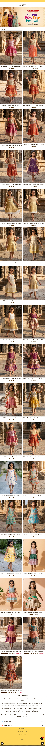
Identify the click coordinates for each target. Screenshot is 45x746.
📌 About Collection (22, 725)
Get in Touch (22, 734)
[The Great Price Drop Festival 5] (22, 17)
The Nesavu (22, 728)
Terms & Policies (22, 731)
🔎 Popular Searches (22, 722)
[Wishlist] (41, 5)
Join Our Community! (22, 737)
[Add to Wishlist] (1, 32)
